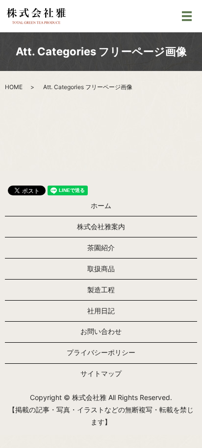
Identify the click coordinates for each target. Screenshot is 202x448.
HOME (14, 87)
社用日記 (101, 311)
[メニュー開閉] (187, 16)
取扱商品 (101, 268)
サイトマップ (101, 373)
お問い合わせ (101, 331)
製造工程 (101, 289)
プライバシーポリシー (101, 352)
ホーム (101, 205)
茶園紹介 (101, 247)
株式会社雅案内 (101, 226)
